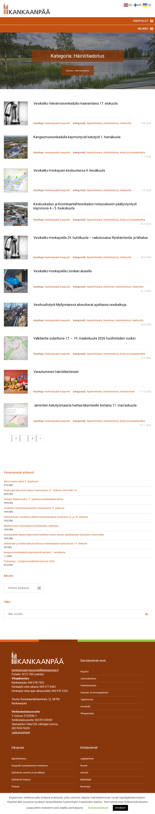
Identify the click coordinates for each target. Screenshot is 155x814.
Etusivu (69, 70)
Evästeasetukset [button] (98, 807)
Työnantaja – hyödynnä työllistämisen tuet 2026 (29, 561)
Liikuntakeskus (88, 678)
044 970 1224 (59, 690)
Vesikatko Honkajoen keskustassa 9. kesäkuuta (69, 170)
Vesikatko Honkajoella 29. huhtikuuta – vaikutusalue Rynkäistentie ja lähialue (90, 238)
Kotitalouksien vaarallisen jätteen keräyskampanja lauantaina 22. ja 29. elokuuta (46, 517)
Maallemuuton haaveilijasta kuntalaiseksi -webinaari (31, 526)
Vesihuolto (126, 123)
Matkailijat (85, 779)
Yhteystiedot (87, 713)
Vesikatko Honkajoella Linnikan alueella (62, 271)
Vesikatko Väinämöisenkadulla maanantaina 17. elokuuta (75, 103)
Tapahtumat (87, 699)
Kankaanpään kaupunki (57, 123)
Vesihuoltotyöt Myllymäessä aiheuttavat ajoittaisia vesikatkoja (79, 305)
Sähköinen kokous (21, 779)
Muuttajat (85, 786)
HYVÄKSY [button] (120, 807)
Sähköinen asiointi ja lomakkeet (28, 772)
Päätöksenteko (88, 685)
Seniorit (84, 772)
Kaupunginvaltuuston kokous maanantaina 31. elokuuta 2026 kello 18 (40, 490)
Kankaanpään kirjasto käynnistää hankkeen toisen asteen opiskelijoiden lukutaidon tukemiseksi (54, 534)
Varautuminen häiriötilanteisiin (56, 372)
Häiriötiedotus (111, 123)
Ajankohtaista (94, 123)
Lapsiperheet (87, 758)
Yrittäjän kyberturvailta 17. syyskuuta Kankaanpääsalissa (33, 499)
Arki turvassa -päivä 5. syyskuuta (21, 481)
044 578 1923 (36, 682)
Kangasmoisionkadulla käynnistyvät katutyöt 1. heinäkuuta (76, 137)
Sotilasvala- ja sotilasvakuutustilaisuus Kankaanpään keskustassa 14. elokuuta (45, 543)
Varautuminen (127, 391)
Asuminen (108, 286)
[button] (140, 21)
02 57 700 (27, 674)
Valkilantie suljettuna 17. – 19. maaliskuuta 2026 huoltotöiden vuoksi (84, 338)
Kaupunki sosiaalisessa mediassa (30, 765)
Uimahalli (85, 706)
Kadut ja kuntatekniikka (132, 152)
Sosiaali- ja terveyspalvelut (94, 692)
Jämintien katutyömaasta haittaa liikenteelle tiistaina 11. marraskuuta (84, 405)
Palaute (15, 786)
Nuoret (83, 765)
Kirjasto (84, 671)
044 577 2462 (48, 686)
